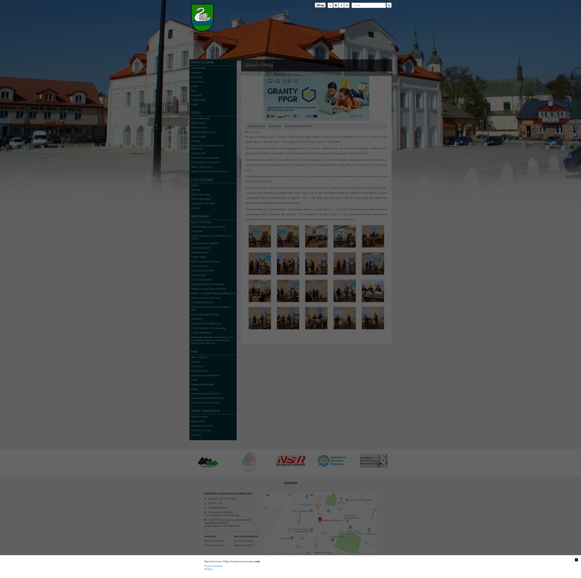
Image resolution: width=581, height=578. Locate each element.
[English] (318, 5)
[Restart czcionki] (335, 5)
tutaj (257, 561)
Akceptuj (208, 568)
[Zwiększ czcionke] (341, 5)
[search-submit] (389, 5)
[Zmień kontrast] (346, 5)
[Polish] (322, 5)
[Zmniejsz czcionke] (330, 5)
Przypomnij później (213, 565)
